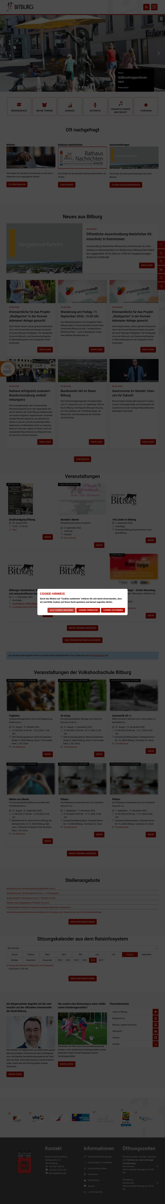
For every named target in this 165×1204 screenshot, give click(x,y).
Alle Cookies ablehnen (61, 610)
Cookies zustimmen (113, 610)
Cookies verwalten (88, 610)
